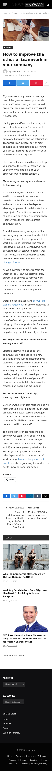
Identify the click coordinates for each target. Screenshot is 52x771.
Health (44, 760)
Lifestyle (33, 760)
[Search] (47, 4)
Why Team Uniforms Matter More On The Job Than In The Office (24, 575)
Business (8, 47)
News (9, 756)
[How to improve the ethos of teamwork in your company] (26, 30)
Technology (43, 756)
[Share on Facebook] (9, 83)
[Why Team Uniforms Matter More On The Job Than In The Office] (26, 557)
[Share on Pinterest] (36, 83)
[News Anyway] (27, 4)
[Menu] (5, 4)
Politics (23, 760)
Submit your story (11, 732)
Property (13, 760)
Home (6, 719)
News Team (16, 71)
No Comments (11, 75)
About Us (7, 723)
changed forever (12, 262)
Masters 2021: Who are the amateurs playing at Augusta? (37, 515)
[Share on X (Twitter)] (22, 83)
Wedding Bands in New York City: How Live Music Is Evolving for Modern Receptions (25, 593)
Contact (6, 728)
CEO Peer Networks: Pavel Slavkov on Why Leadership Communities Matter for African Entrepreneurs (24, 638)
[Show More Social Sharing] (46, 83)
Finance (19, 756)
